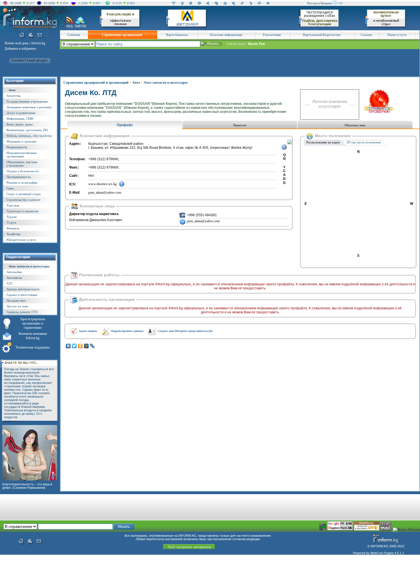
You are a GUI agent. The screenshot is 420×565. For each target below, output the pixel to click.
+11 (340, 3)
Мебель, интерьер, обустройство (29, 135)
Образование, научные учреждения (22, 163)
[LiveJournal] (92, 346)
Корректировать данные (127, 330)
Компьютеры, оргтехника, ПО (27, 130)
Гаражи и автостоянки (22, 294)
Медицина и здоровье (22, 141)
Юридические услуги (21, 239)
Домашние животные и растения (29, 107)
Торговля (13, 205)
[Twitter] (74, 346)
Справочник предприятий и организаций (96, 83)
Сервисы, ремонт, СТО (22, 312)
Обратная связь (355, 125)
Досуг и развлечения (21, 113)
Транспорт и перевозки (23, 211)
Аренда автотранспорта (23, 289)
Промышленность (19, 177)
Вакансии (239, 125)
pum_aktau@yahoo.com (104, 193)
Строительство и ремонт (23, 199)
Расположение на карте (323, 142)
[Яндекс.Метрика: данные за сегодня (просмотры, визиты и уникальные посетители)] (406, 530)
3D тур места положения (363, 142)
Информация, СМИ (20, 118)
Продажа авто (16, 300)
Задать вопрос (88, 330)
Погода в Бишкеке (319, 3)
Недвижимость (17, 147)
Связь (10, 188)
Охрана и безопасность (23, 171)
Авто (12, 90)
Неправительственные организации (22, 154)
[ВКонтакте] (68, 346)
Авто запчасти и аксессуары (29, 266)
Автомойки (14, 272)
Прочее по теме (17, 306)
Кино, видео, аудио (20, 124)
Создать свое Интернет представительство (185, 330)
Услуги (11, 222)
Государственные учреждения (27, 101)
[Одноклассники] (80, 346)
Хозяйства (13, 234)
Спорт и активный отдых (24, 194)
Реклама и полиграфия (22, 182)
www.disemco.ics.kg (102, 184)
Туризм (12, 217)
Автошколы (14, 277)
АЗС (10, 283)
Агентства (14, 95)
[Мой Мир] (86, 346)
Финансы (13, 228)
